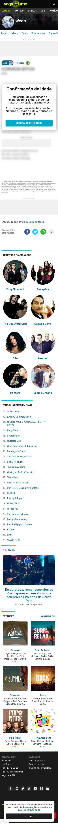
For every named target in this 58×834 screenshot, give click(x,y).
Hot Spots (6, 764)
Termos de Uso (36, 764)
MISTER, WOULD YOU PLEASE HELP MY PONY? (26, 424)
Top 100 (19, 10)
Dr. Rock (11, 493)
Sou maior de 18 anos (29, 123)
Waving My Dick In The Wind (20, 472)
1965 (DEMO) (13, 540)
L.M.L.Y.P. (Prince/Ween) (19, 417)
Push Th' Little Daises (17, 482)
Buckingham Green (16, 451)
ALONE (10, 529)
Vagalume (15, 4)
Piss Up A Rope (14, 498)
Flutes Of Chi (13, 503)
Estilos (32, 10)
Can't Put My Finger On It (19, 456)
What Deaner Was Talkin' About (22, 446)
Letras (4, 33)
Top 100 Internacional (12, 771)
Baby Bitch (12, 430)
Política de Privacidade (40, 768)
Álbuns (14, 33)
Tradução (19, 63)
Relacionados (38, 33)
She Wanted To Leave (17, 514)
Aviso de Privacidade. (30, 810)
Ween (20, 20)
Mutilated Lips (14, 441)
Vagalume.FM (48, 616)
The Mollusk (13, 477)
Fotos (25, 33)
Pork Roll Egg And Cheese (19, 524)
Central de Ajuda (37, 760)
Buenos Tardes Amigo (17, 519)
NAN (9, 535)
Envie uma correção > (34, 222)
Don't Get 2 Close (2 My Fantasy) (23, 488)
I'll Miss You (12, 509)
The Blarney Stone (16, 467)
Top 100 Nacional (10, 768)
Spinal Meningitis (15, 462)
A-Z (43, 10)
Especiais (6, 760)
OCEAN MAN (13, 411)
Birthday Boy (13, 435)
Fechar (29, 816)
